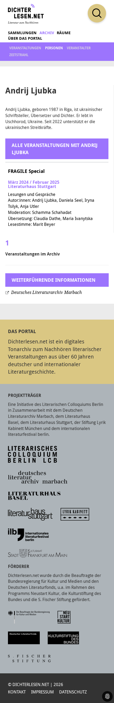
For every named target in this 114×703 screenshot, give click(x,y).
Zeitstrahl (18, 54)
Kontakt (17, 692)
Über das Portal (25, 38)
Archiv (47, 32)
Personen (54, 48)
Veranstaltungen (25, 48)
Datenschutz (73, 692)
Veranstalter (79, 48)
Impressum (42, 692)
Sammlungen (22, 32)
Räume (64, 32)
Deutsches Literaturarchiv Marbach (46, 292)
